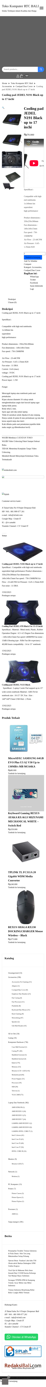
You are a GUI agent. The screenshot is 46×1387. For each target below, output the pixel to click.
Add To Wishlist (30, 261)
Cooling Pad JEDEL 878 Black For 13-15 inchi (22, 626)
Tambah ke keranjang (33, 257)
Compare (27, 264)
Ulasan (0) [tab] (12, 302)
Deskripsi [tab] (12, 299)
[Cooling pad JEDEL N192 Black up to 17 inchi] (23, 550)
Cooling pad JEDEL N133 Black (16, 685)
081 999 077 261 (17, 511)
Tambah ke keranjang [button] (16, 773)
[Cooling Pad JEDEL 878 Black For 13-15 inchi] (23, 612)
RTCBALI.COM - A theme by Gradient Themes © (23, 1378)
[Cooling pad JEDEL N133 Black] (23, 671)
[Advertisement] (23, 41)
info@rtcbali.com (15, 515)
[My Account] (17, 75)
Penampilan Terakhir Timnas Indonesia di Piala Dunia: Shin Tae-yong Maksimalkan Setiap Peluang (22, 1253)
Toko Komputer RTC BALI (20, 6)
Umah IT (17, 519)
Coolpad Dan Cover (32, 270)
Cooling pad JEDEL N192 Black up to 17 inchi (22, 564)
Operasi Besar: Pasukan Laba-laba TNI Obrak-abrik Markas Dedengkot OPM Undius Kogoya (22, 1263)
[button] (3, 108)
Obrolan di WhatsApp (24, 1337)
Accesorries (36, 267)
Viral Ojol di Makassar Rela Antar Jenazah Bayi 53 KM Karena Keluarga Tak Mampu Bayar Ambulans (22, 1273)
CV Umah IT (23, 526)
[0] (5, 1381)
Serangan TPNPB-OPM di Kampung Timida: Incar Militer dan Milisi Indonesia (21, 1283)
